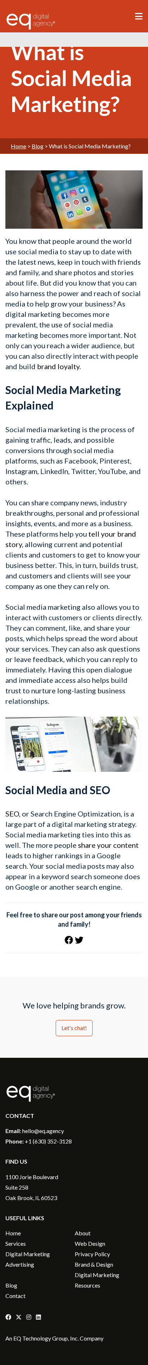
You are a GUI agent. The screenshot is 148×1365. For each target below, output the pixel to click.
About (83, 1233)
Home (18, 146)
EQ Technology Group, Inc (45, 1338)
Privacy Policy (92, 1253)
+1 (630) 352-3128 (48, 1141)
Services (15, 1243)
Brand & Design (94, 1264)
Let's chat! (74, 1027)
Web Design (90, 1243)
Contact (15, 1295)
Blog (37, 146)
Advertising (19, 1264)
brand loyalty (58, 366)
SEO (12, 813)
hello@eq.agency (43, 1130)
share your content (108, 845)
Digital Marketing (27, 1253)
